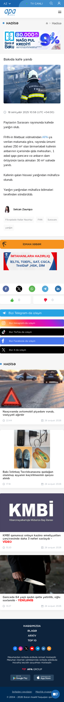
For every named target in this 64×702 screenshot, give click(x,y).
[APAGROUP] (32, 669)
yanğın (8, 227)
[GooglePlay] (20, 678)
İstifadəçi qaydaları (22, 691)
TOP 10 (32, 640)
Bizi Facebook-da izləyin (22, 341)
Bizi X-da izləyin (17, 350)
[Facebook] (15, 648)
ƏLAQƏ (32, 630)
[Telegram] (38, 648)
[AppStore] (44, 678)
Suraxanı (52, 219)
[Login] (59, 3)
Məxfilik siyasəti (44, 691)
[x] (26, 648)
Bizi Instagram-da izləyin (22, 323)
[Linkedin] (43, 648)
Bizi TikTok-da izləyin (20, 332)
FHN (40, 219)
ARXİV (32, 635)
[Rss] (49, 648)
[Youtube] (32, 648)
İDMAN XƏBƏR (32, 244)
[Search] (51, 3)
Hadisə (56, 23)
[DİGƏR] (58, 12)
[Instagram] (20, 648)
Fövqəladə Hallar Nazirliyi (18, 219)
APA (45, 137)
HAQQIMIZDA (32, 625)
